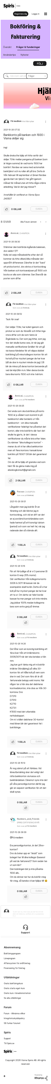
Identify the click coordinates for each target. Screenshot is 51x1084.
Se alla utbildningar (12, 998)
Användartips (9, 54)
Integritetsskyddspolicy (14, 1018)
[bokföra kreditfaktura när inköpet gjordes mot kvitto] (40, 221)
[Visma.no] (12, 6)
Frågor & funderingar (28, 47)
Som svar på (21, 308)
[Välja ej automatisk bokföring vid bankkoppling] (45, 221)
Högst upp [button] (4, 1076)
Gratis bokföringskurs (13, 983)
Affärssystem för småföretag (17, 963)
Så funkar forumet (12, 1023)
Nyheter (25, 54)
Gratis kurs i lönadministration (17, 993)
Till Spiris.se (9, 1043)
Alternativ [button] (39, 64)
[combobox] (25, 76)
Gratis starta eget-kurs (14, 988)
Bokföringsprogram (12, 953)
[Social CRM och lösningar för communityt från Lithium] (41, 1077)
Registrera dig (20, 14)
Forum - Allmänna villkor (14, 1013)
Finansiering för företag (14, 968)
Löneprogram (9, 958)
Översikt (7, 47)
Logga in (35, 14)
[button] (45, 121)
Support (7, 1038)
